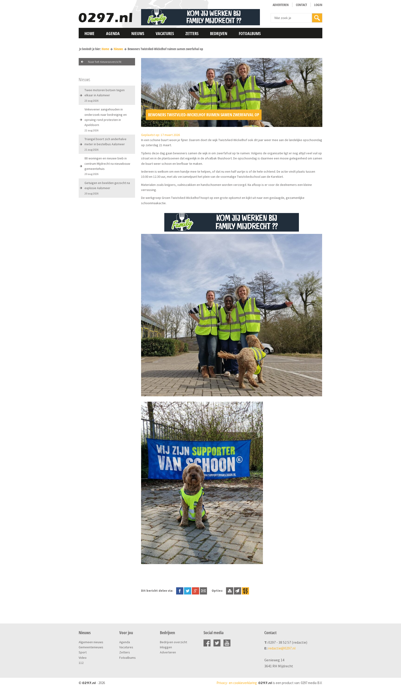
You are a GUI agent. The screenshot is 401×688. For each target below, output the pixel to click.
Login (318, 5)
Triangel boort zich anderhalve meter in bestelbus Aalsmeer (105, 144)
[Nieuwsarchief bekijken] (245, 590)
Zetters (191, 33)
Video (83, 658)
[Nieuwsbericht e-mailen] (203, 590)
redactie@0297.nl (282, 648)
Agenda (113, 33)
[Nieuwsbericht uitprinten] (229, 590)
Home (89, 33)
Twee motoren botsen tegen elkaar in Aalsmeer (104, 95)
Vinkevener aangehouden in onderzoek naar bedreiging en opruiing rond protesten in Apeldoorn (105, 119)
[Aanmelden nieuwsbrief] (237, 590)
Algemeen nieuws (91, 642)
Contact (301, 5)
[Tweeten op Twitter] (187, 590)
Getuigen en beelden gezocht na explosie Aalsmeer (107, 188)
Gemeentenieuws (91, 647)
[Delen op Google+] (195, 590)
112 (81, 663)
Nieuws (137, 33)
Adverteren (281, 5)
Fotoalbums (250, 33)
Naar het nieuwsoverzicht (104, 62)
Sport (83, 652)
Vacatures (165, 33)
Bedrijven (218, 33)
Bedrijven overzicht (173, 642)
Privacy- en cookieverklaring (237, 683)
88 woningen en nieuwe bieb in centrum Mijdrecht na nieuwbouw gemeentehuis (107, 166)
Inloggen (166, 647)
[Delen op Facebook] (179, 590)
